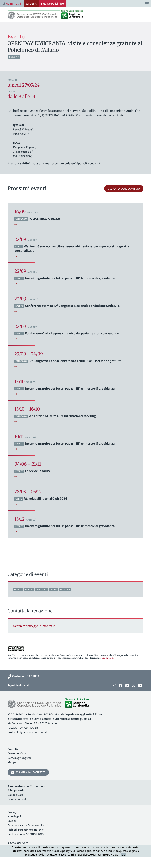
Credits (12, 821)
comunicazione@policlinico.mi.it (34, 626)
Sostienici (31, 3)
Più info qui (108, 658)
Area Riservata (18, 843)
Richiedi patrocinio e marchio (26, 829)
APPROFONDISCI (108, 854)
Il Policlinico (52, 3)
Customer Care (17, 753)
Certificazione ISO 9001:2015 (26, 834)
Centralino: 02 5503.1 (25, 676)
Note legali (14, 816)
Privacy (12, 812)
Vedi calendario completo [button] (124, 188)
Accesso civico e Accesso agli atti (28, 825)
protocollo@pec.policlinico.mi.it (27, 732)
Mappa (12, 762)
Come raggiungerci (19, 758)
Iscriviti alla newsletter (29, 772)
